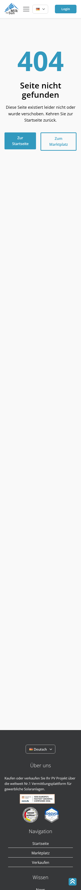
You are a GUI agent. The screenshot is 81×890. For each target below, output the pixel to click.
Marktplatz (41, 853)
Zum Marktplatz (58, 141)
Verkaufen (40, 862)
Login (65, 9)
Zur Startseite (20, 140)
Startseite (40, 843)
